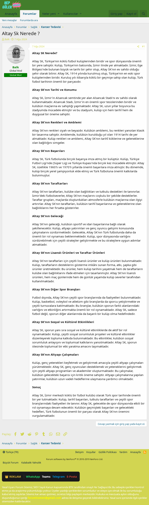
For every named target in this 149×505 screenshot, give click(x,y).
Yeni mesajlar (9, 20)
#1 (143, 46)
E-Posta (72, 476)
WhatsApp (33, 476)
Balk (7, 39)
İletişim (79, 452)
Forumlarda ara (29, 20)
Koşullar (91, 452)
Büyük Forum (10, 462)
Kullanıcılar (70, 14)
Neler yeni (49, 14)
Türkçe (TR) (11, 452)
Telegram (58, 476)
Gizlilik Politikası (108, 452)
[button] (58, 13)
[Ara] (143, 13)
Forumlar (29, 14)
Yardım (123, 452)
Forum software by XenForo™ (74, 459)
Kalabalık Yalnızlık (31, 462)
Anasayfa (11, 14)
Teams (46, 476)
